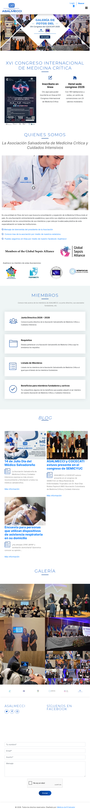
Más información (12, 489)
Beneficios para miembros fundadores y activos (45, 385)
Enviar (45, 793)
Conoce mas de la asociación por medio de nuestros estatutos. (33, 234)
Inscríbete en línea (50, 85)
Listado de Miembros (31, 363)
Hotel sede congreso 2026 (75, 85)
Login (72, 3)
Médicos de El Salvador (66, 807)
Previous (4, 32)
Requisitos (26, 340)
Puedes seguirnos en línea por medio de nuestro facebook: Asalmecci (36, 239)
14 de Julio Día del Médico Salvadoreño (20, 463)
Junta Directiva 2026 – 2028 (35, 317)
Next (86, 32)
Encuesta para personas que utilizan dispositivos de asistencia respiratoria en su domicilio (24, 532)
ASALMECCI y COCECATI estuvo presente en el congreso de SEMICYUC (65, 464)
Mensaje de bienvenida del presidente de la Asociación (28, 229)
